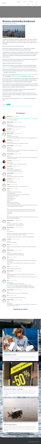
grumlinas (9, 116)
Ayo (8, 257)
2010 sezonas (10, 106)
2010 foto (6, 106)
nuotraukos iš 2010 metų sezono (26, 74)
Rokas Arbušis (10, 122)
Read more (17, 359)
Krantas (28, 4)
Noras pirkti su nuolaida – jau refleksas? (13, 389)
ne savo (21, 98)
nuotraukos (31, 106)
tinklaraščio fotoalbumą (16, 76)
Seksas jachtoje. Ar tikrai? (10, 354)
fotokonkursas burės (22, 106)
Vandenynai (31, 1)
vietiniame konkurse (6, 66)
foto (13, 106)
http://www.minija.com (11, 286)
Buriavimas (18, 1)
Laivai (36, 1)
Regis (8, 184)
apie (33, 4)
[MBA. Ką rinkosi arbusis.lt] (20, 409)
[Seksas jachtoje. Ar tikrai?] (20, 339)
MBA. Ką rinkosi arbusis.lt (10, 424)
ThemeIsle (36, 441)
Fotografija (16, 106)
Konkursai (27, 106)
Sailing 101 (25, 1)
